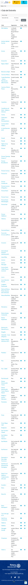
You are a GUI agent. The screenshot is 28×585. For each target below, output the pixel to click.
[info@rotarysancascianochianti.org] (21, 430)
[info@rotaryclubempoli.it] (21, 138)
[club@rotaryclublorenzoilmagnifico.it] (21, 186)
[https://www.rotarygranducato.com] (24, 181)
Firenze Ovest (4, 197)
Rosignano (4, 427)
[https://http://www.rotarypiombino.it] (24, 352)
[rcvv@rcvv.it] (21, 528)
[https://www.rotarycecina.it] (24, 114)
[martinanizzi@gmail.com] (21, 395)
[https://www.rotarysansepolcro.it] (24, 457)
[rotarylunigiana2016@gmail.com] (21, 284)
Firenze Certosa (5, 170)
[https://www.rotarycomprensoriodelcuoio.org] (24, 473)
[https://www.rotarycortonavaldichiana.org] (24, 124)
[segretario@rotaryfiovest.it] (21, 197)
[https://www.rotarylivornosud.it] (24, 267)
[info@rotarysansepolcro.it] (21, 457)
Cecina (3, 114)
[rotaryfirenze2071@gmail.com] (21, 148)
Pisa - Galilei (4, 368)
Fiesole (3, 141)
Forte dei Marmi (5, 230)
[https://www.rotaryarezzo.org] (24, 51)
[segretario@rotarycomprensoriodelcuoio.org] (21, 473)
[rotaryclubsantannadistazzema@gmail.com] (21, 463)
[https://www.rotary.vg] (24, 528)
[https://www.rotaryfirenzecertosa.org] (24, 170)
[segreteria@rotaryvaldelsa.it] (21, 525)
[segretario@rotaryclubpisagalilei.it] (21, 368)
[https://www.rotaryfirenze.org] (24, 148)
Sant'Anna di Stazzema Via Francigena (4, 465)
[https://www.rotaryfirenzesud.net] (24, 204)
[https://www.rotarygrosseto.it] (24, 243)
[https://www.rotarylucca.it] (24, 277)
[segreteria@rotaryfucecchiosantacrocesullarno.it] (21, 233)
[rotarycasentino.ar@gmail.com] (21, 102)
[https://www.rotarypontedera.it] (24, 402)
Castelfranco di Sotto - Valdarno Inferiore (5, 110)
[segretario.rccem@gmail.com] (21, 74)
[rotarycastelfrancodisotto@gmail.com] (21, 108)
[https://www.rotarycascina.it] (24, 87)
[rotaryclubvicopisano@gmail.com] (21, 538)
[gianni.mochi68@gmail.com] (21, 200)
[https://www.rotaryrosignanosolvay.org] (24, 427)
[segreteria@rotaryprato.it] (21, 415)
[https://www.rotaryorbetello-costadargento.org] (24, 335)
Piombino (3, 352)
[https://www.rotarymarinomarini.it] (24, 387)
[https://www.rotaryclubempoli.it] (24, 138)
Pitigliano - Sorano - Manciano (4, 397)
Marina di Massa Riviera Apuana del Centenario (5, 290)
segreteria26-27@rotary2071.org (15, 573)
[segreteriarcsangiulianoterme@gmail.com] (21, 435)
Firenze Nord (4, 190)
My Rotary (24, 2)
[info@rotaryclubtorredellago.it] (21, 513)
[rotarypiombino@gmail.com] (21, 352)
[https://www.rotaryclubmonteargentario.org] (24, 317)
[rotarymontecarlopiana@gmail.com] (21, 327)
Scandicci (3, 485)
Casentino (4, 102)
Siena (2, 488)
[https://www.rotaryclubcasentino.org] (24, 102)
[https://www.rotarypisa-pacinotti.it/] (24, 378)
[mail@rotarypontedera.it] (21, 402)
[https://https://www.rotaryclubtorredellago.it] (24, 513)
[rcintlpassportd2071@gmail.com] (21, 251)
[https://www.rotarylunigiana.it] (24, 284)
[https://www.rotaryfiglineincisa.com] (24, 144)
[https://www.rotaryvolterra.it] (24, 549)
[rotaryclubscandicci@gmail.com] (21, 485)
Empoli (3, 138)
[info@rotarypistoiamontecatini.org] (21, 381)
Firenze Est (4, 173)
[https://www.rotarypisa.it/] (24, 360)
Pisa (2, 360)
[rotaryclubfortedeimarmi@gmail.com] (21, 230)
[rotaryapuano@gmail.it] (21, 289)
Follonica (3, 218)
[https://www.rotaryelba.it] (24, 257)
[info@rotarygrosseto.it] (21, 243)
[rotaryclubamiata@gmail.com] (21, 313)
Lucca (2, 277)
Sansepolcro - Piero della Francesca (4, 459)
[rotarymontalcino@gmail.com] (21, 307)
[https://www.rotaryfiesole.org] (24, 141)
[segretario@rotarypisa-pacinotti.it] (21, 378)
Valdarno (3, 522)
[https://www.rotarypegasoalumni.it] (24, 339)
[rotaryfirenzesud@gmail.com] (21, 204)
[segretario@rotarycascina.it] (21, 87)
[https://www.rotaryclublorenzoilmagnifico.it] (24, 186)
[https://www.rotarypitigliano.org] (24, 395)
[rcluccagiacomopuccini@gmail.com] (21, 280)
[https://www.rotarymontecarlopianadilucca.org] (24, 327)
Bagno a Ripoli (4, 63)
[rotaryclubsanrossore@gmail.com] (21, 449)
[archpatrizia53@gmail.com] (21, 295)
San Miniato (4, 441)
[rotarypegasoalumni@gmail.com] (21, 339)
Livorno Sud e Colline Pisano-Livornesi (5, 269)
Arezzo (3, 51)
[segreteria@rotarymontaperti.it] (21, 505)
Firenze (3, 148)
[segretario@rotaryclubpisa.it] (21, 360)
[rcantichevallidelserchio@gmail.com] (21, 41)
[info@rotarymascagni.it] (21, 262)
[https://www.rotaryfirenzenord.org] (24, 190)
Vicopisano (4, 538)
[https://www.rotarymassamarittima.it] (24, 295)
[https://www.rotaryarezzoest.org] (24, 61)
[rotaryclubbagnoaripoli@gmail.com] (21, 63)
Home (2, 6)
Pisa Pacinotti (4, 378)
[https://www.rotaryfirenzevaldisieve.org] (24, 214)
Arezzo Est (4, 61)
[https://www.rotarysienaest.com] (24, 494)
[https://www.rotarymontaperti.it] (24, 505)
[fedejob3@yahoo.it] (21, 161)
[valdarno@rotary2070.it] (21, 522)
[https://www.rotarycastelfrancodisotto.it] (24, 108)
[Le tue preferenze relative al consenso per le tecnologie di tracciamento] (25, 582)
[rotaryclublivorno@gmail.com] (21, 260)
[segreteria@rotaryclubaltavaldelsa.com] (21, 28)
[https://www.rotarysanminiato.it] (24, 441)
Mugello (3, 332)
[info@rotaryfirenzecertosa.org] (21, 170)
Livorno (3, 260)
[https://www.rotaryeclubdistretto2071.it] (24, 128)
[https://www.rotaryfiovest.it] (24, 197)
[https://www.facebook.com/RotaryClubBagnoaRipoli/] (24, 63)
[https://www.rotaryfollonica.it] (24, 218)
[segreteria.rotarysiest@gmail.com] (21, 494)
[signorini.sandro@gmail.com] (21, 387)
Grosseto (3, 243)
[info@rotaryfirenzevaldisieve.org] (21, 214)
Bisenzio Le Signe (5, 71)
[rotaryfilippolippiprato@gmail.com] (21, 423)
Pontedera (4, 402)
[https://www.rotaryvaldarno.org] (24, 522)
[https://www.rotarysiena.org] (24, 488)
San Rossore (4, 449)
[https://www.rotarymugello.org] (24, 332)
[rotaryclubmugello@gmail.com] (21, 332)
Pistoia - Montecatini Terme (4, 383)
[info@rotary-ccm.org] (21, 117)
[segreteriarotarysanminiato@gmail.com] (21, 441)
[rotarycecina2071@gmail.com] (21, 114)
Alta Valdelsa (4, 28)
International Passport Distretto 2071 (5, 252)
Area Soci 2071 (17, 2)
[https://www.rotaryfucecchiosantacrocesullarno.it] (24, 233)
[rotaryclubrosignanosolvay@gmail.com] (21, 427)
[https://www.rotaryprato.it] (24, 415)
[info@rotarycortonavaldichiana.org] (21, 124)
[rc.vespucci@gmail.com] (21, 156)
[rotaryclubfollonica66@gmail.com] (21, 218)
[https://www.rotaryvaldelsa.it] (24, 525)
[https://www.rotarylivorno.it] (24, 260)
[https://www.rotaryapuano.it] (24, 289)
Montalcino (4, 307)
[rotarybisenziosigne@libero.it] (21, 71)
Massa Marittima (5, 295)
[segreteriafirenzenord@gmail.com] (21, 190)
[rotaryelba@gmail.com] (21, 257)
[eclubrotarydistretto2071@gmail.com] (21, 128)
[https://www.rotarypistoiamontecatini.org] (24, 381)
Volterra (3, 549)
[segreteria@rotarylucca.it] (21, 277)
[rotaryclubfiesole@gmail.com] (21, 141)
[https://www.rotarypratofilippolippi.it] (24, 423)
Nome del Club (5, 17)
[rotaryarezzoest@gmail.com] (21, 61)
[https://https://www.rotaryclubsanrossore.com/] (24, 449)
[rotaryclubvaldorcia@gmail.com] (21, 518)
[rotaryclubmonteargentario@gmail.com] (21, 317)
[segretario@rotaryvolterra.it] (21, 549)
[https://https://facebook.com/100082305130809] (24, 200)
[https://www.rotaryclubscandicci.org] (24, 485)
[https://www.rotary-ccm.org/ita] (24, 117)
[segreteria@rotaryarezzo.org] (21, 51)
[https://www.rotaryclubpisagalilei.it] (24, 368)
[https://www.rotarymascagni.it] (24, 262)
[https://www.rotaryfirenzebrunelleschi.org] (24, 161)
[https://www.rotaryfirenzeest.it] (24, 173)
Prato (2, 415)
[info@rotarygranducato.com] (21, 181)
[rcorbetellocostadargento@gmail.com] (21, 335)
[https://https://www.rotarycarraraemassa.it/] (24, 74)
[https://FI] (24, 251)
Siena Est (3, 494)
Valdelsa (3, 525)
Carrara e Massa (5, 74)
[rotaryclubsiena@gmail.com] (21, 488)
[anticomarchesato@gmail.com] (21, 77)
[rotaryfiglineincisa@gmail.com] (21, 144)
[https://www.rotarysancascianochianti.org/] (24, 430)
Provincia (16, 17)
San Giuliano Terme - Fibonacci (4, 436)
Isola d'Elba (4, 257)
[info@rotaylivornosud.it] (21, 267)
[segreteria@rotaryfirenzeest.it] (21, 173)
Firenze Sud (4, 204)
